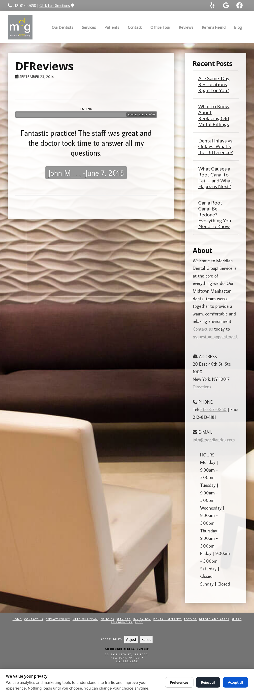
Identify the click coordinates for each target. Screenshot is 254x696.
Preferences (179, 682)
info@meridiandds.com (214, 440)
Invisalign (142, 619)
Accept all (235, 682)
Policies (107, 619)
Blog (139, 622)
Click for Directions (54, 5)
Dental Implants (167, 619)
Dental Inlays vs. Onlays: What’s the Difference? (215, 146)
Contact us (203, 329)
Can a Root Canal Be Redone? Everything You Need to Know (214, 214)
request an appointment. (215, 337)
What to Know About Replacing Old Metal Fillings (213, 115)
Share (236, 619)
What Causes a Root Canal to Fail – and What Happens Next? (215, 177)
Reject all (208, 682)
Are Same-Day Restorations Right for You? (213, 84)
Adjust (131, 639)
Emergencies (121, 622)
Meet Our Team (85, 619)
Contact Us (33, 619)
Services (123, 619)
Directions (202, 387)
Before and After (214, 619)
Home (17, 619)
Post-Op (190, 619)
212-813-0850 (213, 409)
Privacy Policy (58, 619)
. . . (76, 173)
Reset (146, 639)
